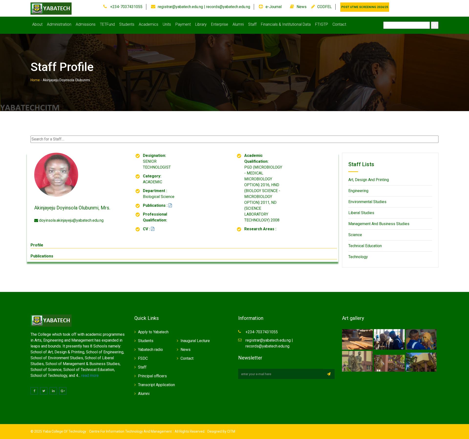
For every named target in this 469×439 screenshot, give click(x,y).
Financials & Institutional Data (286, 24)
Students (126, 24)
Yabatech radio (150, 349)
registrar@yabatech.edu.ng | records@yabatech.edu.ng (204, 6)
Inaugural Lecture (195, 340)
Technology (358, 256)
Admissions (86, 24)
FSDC (143, 358)
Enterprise (219, 24)
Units (167, 24)
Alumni (238, 24)
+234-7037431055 (125, 6)
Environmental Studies (367, 201)
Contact (339, 24)
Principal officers (152, 376)
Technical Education (365, 245)
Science (355, 234)
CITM (230, 431)
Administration (59, 24)
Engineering (358, 190)
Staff (252, 24)
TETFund (107, 24)
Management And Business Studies (378, 223)
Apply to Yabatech (153, 332)
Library (201, 24)
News (302, 6)
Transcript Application (156, 384)
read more (90, 375)
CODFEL (324, 6)
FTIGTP (321, 24)
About (37, 24)
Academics (148, 24)
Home (35, 80)
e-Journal (274, 6)
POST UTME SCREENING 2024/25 (364, 7)
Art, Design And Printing (368, 179)
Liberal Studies (361, 212)
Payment (183, 24)
